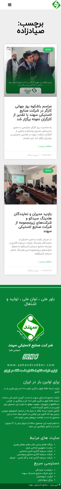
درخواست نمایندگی (44, 470)
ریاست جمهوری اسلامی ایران (39, 447)
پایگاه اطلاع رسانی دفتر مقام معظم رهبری (33, 444)
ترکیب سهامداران (44, 476)
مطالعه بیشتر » (45, 146)
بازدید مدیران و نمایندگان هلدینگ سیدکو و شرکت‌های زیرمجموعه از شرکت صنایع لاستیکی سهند (33, 223)
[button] (9, 4)
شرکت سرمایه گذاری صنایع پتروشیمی (35, 454)
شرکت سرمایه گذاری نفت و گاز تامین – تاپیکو (31, 457)
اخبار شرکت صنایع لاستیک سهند (37, 473)
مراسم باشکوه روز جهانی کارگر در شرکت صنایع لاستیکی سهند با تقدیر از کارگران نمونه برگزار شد (32, 113)
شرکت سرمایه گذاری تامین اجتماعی (36, 451)
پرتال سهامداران (45, 480)
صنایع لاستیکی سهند (38, 485)
